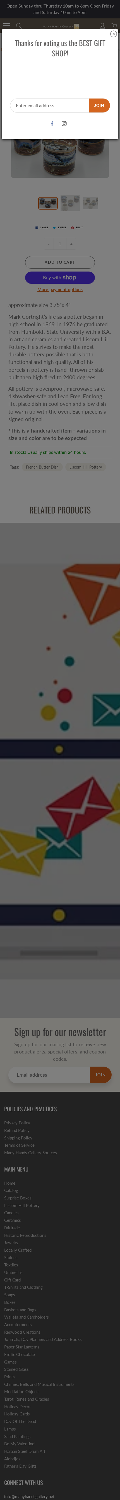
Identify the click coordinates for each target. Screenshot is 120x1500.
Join (99, 105)
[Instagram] (64, 124)
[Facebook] (52, 124)
